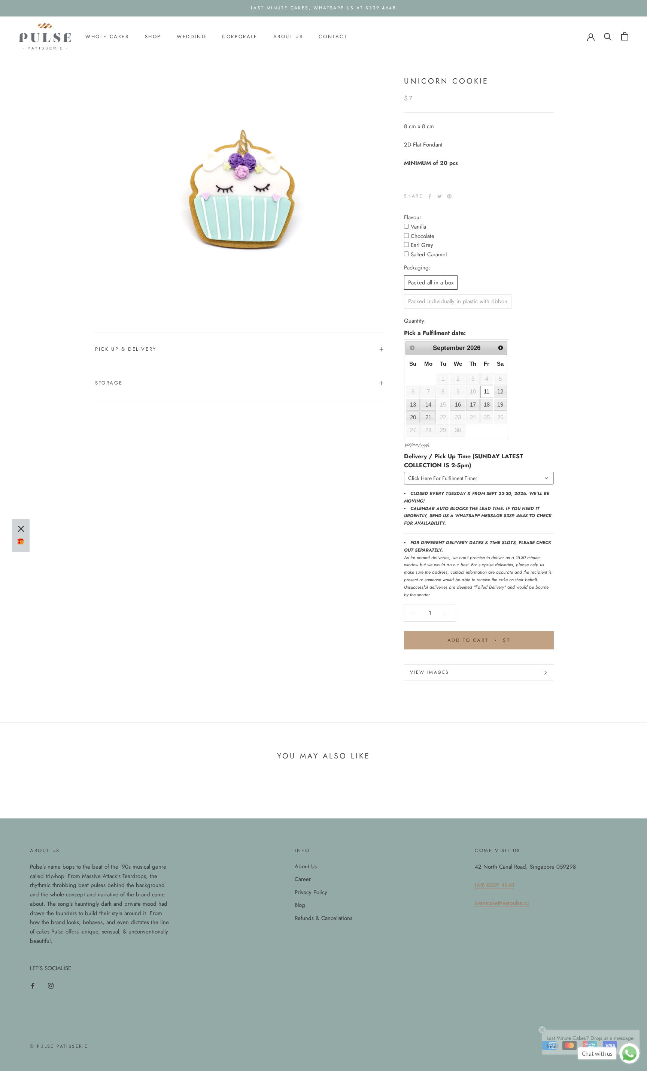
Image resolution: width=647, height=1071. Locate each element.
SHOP (153, 36)
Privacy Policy (311, 892)
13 (413, 404)
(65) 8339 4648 (494, 885)
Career (303, 879)
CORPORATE (239, 36)
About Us (306, 866)
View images (429, 672)
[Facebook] (430, 196)
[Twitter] (439, 196)
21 (428, 417)
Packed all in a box (430, 282)
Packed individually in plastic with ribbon (457, 301)
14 (428, 404)
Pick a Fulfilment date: (435, 332)
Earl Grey (422, 245)
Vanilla (418, 226)
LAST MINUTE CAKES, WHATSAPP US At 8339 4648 (323, 7)
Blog (300, 905)
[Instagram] (51, 985)
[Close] (21, 529)
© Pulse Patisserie (59, 1046)
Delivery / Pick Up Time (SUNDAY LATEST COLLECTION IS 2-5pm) (463, 460)
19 (500, 404)
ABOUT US (288, 36)
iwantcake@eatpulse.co (502, 903)
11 (486, 392)
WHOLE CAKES (107, 36)
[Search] (608, 36)
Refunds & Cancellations (323, 918)
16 (458, 404)
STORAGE (108, 382)
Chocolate (422, 236)
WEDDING (191, 36)
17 (473, 404)
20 (413, 417)
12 (500, 392)
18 (487, 404)
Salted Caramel (429, 254)
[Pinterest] (449, 196)
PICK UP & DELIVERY (126, 349)
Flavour (412, 217)
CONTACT (333, 36)
